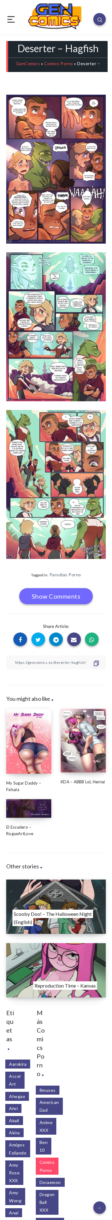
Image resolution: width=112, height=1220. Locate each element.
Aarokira (17, 1064)
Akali (14, 1120)
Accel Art (15, 1080)
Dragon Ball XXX (47, 1202)
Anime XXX (46, 1126)
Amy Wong (15, 1196)
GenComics (28, 63)
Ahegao (17, 1096)
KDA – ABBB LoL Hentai (83, 781)
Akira (14, 1132)
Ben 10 (44, 1146)
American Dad (49, 1106)
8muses (48, 1090)
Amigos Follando (17, 1148)
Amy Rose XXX (14, 1172)
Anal (13, 1212)
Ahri (13, 1108)
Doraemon (50, 1182)
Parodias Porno (65, 574)
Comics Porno (58, 63)
